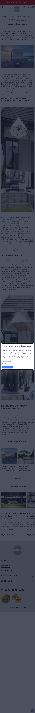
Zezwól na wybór (18, 366)
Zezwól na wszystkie (7, 366)
